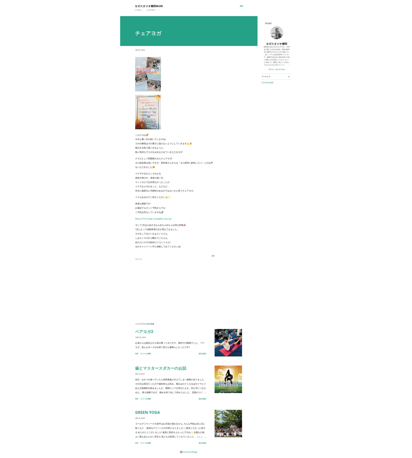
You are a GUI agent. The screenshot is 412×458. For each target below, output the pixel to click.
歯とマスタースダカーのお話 (160, 368)
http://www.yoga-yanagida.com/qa (153, 218)
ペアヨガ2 (144, 331)
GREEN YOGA (147, 412)
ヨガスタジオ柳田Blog (149, 6)
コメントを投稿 (145, 353)
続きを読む (202, 353)
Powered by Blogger (190, 452)
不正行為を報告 (268, 82)
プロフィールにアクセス (276, 69)
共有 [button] (213, 256)
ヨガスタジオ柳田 (276, 43)
